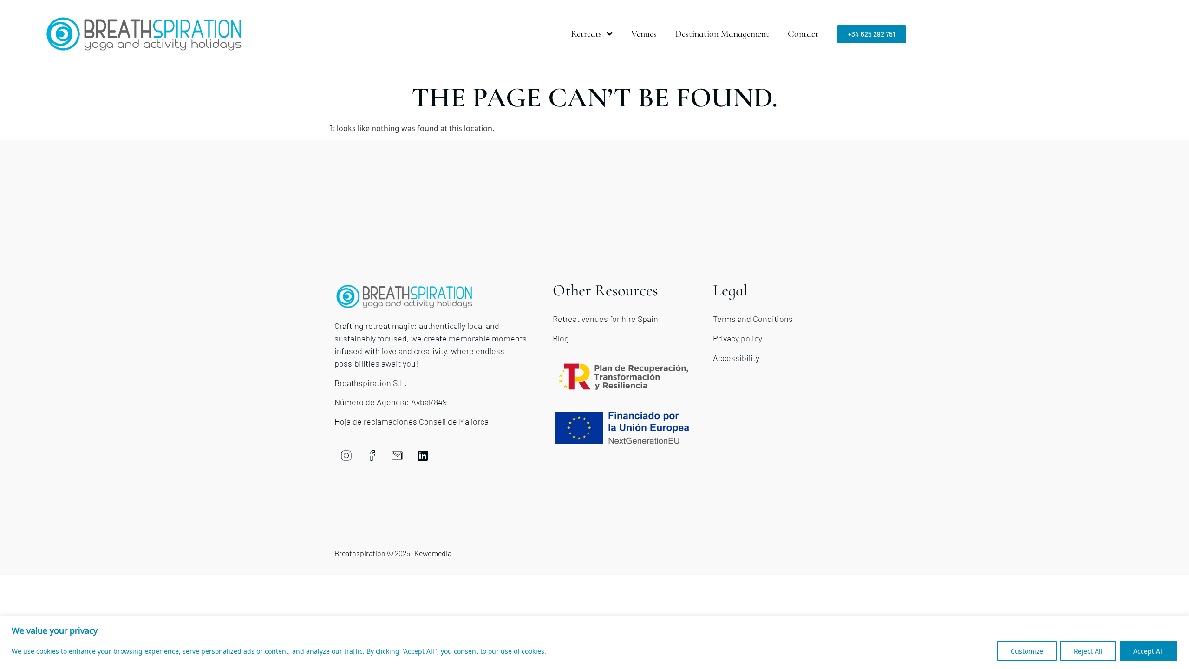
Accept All (1148, 650)
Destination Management (722, 33)
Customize (1027, 650)
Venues (644, 33)
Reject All (1088, 650)
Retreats (586, 33)
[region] (594, 642)
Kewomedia (432, 553)
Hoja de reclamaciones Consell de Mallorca (411, 421)
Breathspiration (359, 553)
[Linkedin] (422, 455)
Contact (803, 33)
